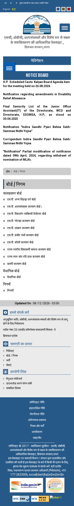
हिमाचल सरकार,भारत (37, 47)
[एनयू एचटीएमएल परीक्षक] (40, 497)
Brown (63, 9)
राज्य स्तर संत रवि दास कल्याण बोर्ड (26, 257)
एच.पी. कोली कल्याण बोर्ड (20, 242)
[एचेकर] (56, 497)
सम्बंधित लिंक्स (13, 388)
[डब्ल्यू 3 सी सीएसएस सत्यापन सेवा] (21, 497)
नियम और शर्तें (37, 426)
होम (8, 171)
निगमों (10, 290)
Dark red (69, 9)
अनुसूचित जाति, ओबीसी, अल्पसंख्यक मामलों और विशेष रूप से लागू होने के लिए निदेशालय (35, 321)
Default (58, 9)
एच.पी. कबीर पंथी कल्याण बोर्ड (22, 235)
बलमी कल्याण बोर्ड (16, 264)
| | (34, 3)
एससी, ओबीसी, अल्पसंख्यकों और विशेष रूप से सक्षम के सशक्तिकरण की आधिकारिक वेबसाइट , (37, 42)
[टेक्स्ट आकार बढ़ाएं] (5, 3)
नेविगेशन (37, 60)
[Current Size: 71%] (10, 3)
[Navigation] (9, 67)
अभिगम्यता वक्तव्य (37, 420)
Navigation (9, 68)
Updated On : (24, 303)
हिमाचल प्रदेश (10, 335)
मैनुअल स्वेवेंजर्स (14, 378)
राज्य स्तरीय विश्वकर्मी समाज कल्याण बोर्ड (29, 249)
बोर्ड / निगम (15, 184)
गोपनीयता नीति (37, 414)
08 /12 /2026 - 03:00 (37, 303)
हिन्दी (13, 9)
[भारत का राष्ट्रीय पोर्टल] (26, 485)
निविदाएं (10, 351)
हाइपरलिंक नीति (37, 408)
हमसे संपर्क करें (19, 312)
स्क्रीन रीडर (44, 3)
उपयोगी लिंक (18, 372)
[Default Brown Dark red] (64, 9)
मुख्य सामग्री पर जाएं (27, 3)
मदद (36, 3)
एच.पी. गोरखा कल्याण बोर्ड (21, 221)
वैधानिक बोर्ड (14, 277)
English (6, 9)
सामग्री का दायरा (21, 344)
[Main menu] (65, 28)
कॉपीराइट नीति (37, 402)
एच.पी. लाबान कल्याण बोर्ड (20, 228)
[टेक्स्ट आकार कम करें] (10, 3)
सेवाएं (8, 365)
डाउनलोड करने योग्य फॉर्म (19, 383)
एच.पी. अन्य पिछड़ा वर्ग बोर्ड (21, 199)
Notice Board (37, 75)
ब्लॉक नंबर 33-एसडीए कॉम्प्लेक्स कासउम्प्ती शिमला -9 (29, 329)
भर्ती (8, 360)
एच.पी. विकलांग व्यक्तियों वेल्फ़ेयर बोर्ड (26, 214)
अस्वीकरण (37, 431)
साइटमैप (37, 437)
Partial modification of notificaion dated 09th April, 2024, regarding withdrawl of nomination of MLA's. (37, 155)
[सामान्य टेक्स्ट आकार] (15, 3)
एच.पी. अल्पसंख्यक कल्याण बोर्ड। (24, 206)
